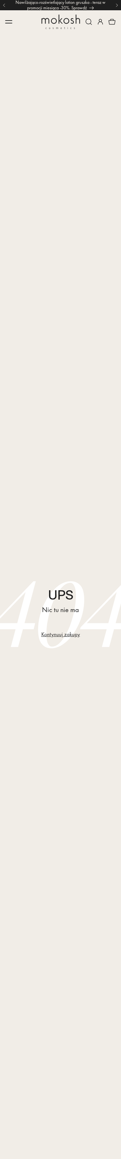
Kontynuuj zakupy (60, 634)
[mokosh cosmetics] (60, 21)
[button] (89, 22)
